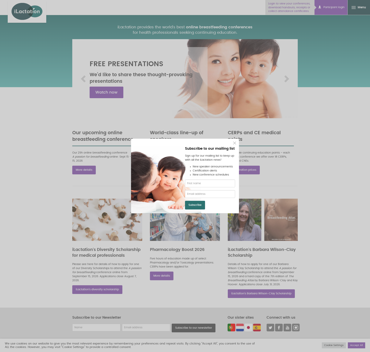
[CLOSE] (234, 143)
